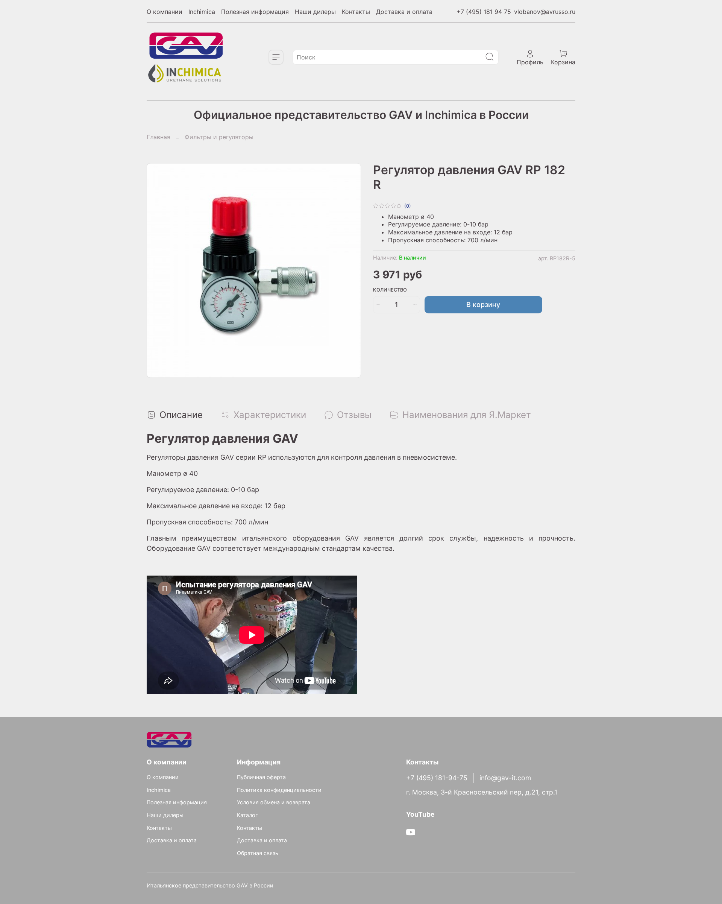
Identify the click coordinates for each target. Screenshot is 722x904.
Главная (158, 137)
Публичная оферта (261, 777)
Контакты (356, 11)
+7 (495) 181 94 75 (484, 11)
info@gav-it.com (505, 778)
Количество (390, 290)
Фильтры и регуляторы (219, 137)
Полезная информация (255, 11)
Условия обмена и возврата (273, 802)
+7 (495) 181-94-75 (436, 778)
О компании (164, 11)
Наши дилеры (315, 11)
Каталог (247, 815)
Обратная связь (257, 853)
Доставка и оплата (404, 11)
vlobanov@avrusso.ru (544, 11)
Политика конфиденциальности (279, 790)
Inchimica (201, 11)
